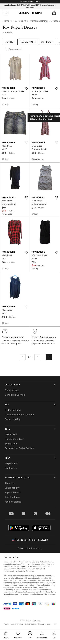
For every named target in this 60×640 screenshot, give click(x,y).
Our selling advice (14, 439)
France (6, 624)
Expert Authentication (44, 337)
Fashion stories (13, 501)
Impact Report (12, 492)
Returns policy (12, 419)
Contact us (11, 468)
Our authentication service (19, 414)
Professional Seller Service (19, 448)
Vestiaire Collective (17, 478)
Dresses (55, 21)
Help (7, 458)
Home (6, 21)
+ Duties (11, 98)
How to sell (11, 434)
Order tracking (13, 410)
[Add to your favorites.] (26, 88)
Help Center (11, 463)
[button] (54, 13)
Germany (41, 624)
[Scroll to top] (49, 357)
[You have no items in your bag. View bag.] (54, 13)
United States (30, 624)
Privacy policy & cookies (29, 548)
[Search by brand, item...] (6, 12)
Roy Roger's (19, 21)
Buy (7, 404)
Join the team (12, 497)
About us (10, 483)
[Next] (37, 357)
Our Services (13, 385)
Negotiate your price (13, 337)
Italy (54, 624)
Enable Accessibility (30, 1)
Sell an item (11, 443)
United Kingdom (17, 624)
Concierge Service (15, 394)
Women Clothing (38, 21)
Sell (7, 429)
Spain (49, 624)
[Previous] (22, 357)
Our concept (11, 390)
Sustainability (12, 487)
